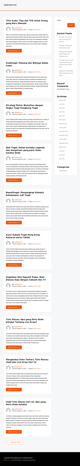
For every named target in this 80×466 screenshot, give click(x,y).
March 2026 (62, 120)
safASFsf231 (18, 28)
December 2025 (63, 131)
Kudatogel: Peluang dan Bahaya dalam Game (27, 64)
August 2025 (62, 147)
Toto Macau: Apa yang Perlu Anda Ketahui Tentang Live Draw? (25, 320)
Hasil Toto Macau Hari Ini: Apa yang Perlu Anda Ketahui (26, 403)
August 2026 (62, 100)
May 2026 (62, 112)
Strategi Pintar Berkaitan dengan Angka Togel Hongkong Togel (24, 106)
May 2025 (62, 159)
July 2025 (61, 151)
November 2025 (63, 135)
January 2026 (62, 127)
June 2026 (62, 108)
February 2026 (63, 123)
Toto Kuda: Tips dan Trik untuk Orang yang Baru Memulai (27, 22)
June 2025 (62, 155)
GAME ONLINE (37, 29)
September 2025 (63, 143)
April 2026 (62, 116)
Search (59, 20)
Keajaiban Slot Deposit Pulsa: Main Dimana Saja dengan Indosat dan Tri (26, 278)
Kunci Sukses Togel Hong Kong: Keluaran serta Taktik (23, 236)
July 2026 (61, 104)
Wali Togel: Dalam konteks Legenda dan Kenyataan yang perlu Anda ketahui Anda (25, 150)
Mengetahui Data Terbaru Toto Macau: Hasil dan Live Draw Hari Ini (27, 360)
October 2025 (63, 139)
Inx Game (10, 460)
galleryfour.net (10, 5)
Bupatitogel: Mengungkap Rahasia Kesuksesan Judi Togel (25, 193)
